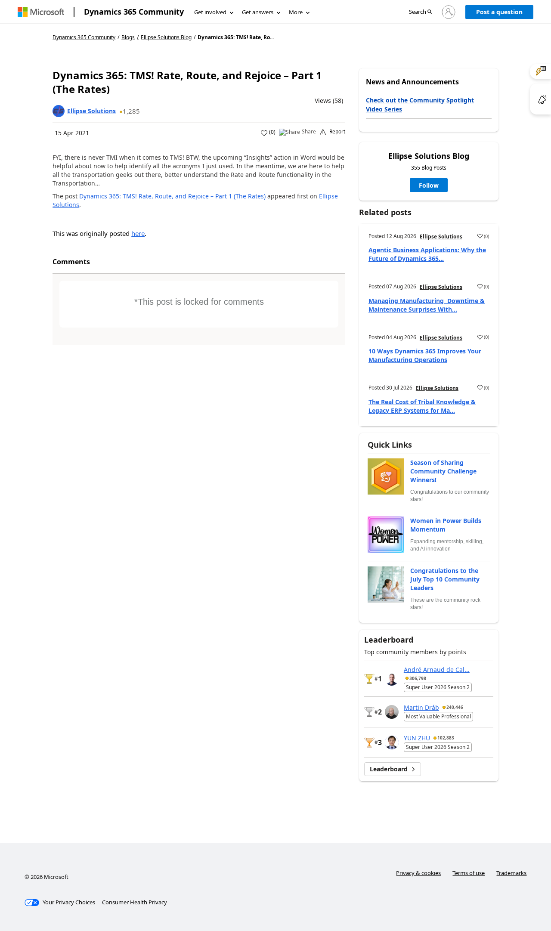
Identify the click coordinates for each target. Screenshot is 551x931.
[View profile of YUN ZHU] (392, 742)
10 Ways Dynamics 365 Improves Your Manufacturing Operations (424, 355)
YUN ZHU (417, 738)
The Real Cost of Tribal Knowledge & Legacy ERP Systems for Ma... (422, 406)
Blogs (128, 37)
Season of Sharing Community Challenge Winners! (443, 471)
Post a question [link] (499, 12)
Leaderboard (389, 769)
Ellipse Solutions (91, 111)
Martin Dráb (421, 707)
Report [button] (337, 131)
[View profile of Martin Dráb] (392, 712)
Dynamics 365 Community (134, 11)
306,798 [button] (417, 678)
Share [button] (309, 131)
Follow (429, 185)
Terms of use (468, 873)
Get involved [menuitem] (210, 12)
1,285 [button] (131, 111)
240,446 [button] (454, 707)
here (138, 233)
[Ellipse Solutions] (59, 111)
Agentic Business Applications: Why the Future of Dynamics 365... (427, 254)
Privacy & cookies (418, 873)
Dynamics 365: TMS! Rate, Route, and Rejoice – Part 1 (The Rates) (172, 196)
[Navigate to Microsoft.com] (41, 12)
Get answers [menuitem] (257, 12)
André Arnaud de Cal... (437, 669)
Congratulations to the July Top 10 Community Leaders (445, 579)
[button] (420, 12)
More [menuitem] (296, 12)
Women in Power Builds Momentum (445, 525)
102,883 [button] (445, 738)
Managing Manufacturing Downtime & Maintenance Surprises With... (426, 305)
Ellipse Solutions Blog (166, 37)
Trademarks (511, 873)
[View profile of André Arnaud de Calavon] (392, 679)
